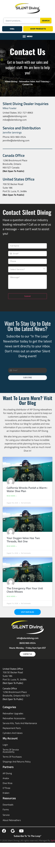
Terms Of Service (11, 749)
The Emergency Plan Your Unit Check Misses (25, 590)
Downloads (8, 804)
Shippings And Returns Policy (17, 761)
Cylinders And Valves (13, 733)
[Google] (13, 831)
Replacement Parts (12, 728)
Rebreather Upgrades (13, 713)
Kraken (6, 793)
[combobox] (21, 20)
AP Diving (7, 773)
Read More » (11, 496)
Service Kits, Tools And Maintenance (20, 723)
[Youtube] (21, 831)
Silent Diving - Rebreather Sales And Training (27, 81)
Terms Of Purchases (12, 756)
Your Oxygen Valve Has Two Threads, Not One (23, 539)
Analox (6, 778)
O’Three (6, 788)
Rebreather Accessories (14, 718)
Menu (29, 36)
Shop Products (38, 29)
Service (6, 815)
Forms (6, 809)
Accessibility (8, 752)
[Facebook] (4, 831)
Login (5, 744)
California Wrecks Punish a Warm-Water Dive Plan (27, 489)
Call (12, 29)
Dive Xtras (7, 783)
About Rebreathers (12, 820)
